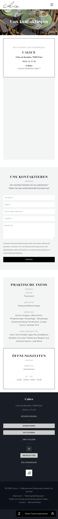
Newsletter (29, 455)
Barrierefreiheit (34, 502)
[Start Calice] (11, 5)
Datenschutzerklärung (15, 253)
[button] (52, 5)
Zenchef (29, 491)
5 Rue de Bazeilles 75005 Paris (29, 57)
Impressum (19, 496)
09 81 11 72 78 (29, 61)
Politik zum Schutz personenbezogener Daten (29, 499)
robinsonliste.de (8, 250)
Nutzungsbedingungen (36, 496)
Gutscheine (29, 432)
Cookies (23, 502)
